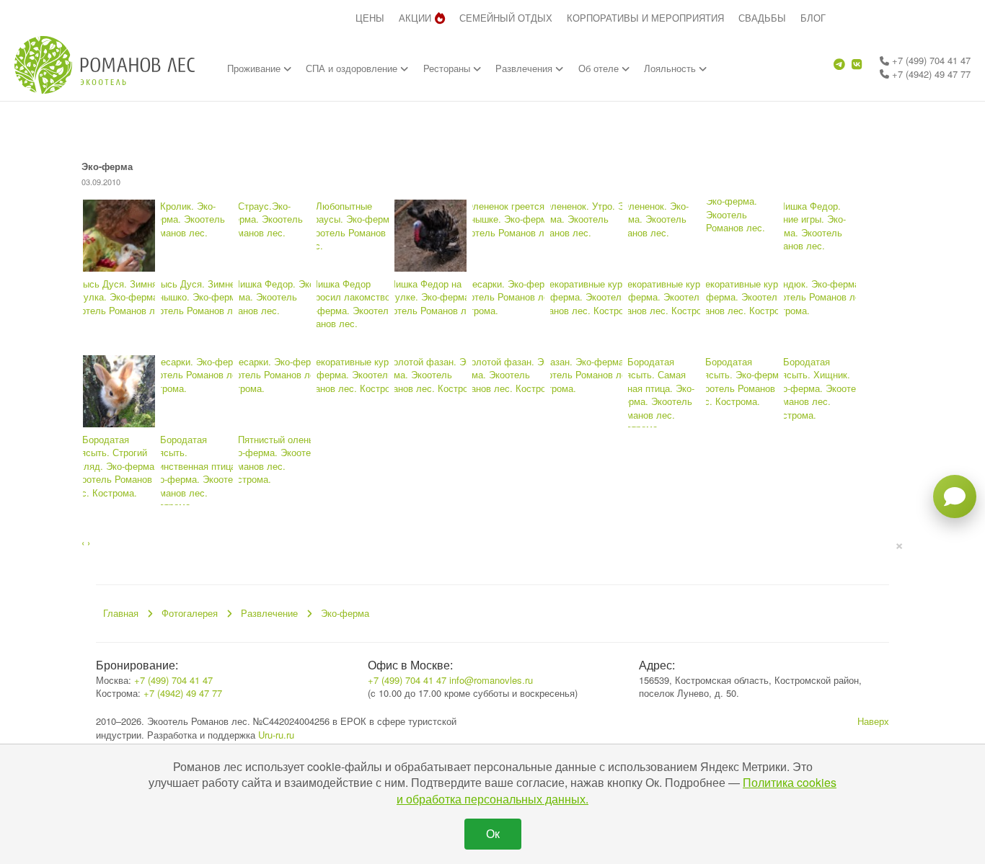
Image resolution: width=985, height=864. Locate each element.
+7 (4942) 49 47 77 (930, 74)
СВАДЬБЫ (762, 18)
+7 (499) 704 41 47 (930, 60)
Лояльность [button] (671, 68)
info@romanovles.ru (491, 680)
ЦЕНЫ (369, 18)
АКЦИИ (415, 18)
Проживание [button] (255, 68)
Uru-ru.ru (276, 734)
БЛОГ (813, 18)
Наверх (873, 721)
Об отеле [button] (600, 68)
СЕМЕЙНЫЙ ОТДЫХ (505, 18)
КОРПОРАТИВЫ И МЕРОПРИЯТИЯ (645, 18)
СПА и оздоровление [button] (353, 68)
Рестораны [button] (448, 68)
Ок (493, 833)
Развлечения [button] (525, 68)
